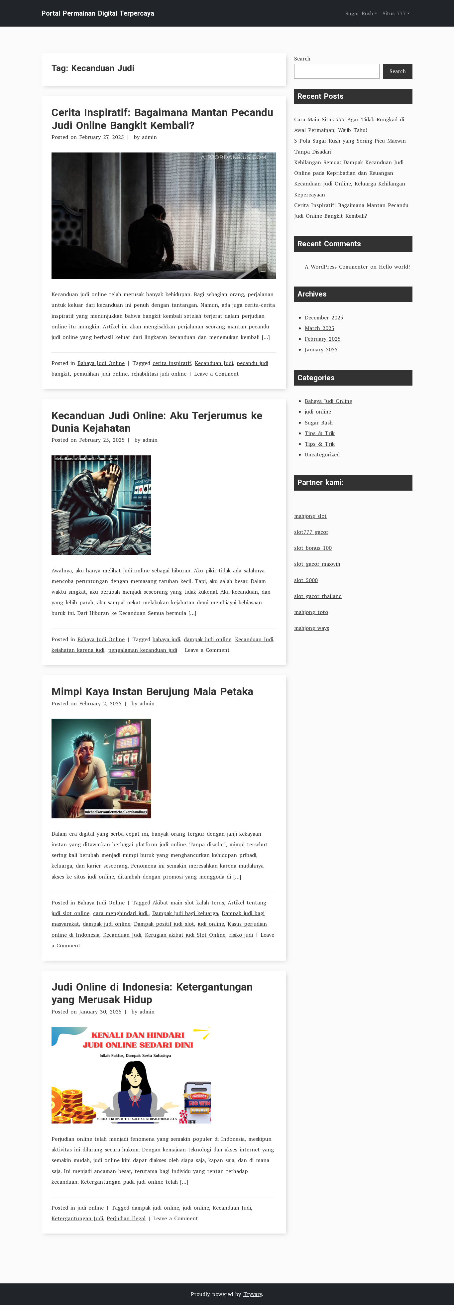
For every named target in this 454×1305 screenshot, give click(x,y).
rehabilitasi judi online (158, 373)
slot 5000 (306, 580)
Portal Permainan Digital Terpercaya (98, 13)
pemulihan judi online (100, 373)
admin (149, 137)
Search (302, 58)
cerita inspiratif (172, 363)
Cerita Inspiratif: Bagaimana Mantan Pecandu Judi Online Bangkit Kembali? (162, 118)
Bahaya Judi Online (101, 363)
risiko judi (241, 934)
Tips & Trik (320, 433)
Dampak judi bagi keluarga (185, 913)
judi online (211, 923)
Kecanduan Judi (214, 363)
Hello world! (394, 266)
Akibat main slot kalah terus (188, 902)
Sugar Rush (319, 422)
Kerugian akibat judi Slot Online (185, 934)
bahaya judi (166, 639)
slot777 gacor (311, 531)
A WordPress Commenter (336, 266)
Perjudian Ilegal (126, 1218)
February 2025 (323, 338)
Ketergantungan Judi (77, 1218)
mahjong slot (310, 516)
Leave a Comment (216, 373)
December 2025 (324, 317)
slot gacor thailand (318, 596)
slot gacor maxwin (317, 563)
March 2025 (319, 328)
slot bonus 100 (313, 547)
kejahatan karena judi (78, 649)
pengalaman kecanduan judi (142, 649)
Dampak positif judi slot (164, 923)
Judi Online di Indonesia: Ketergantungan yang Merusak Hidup (152, 993)
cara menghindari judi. (121, 913)
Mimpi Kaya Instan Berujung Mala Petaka (152, 691)
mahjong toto (311, 612)
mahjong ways (311, 628)
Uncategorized (322, 454)
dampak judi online (207, 639)
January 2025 (321, 349)
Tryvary (252, 1294)
